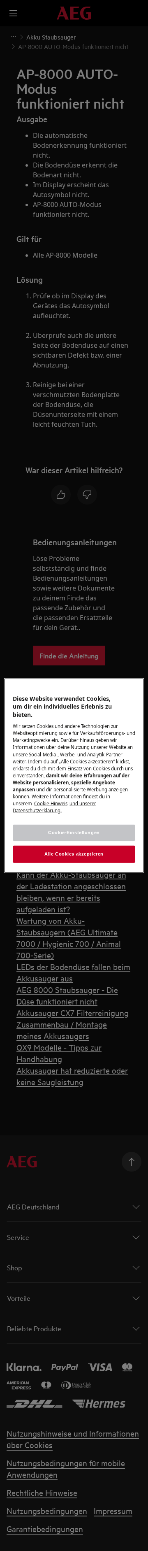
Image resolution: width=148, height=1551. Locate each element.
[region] (74, 775)
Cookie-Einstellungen (73, 832)
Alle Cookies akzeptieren (74, 853)
